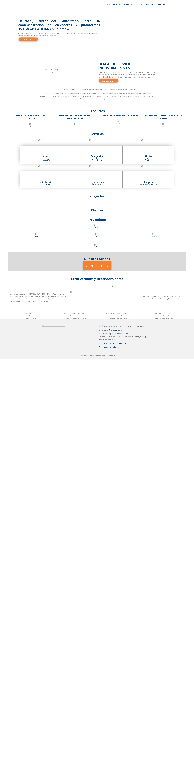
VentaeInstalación (45, 158)
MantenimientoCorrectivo (97, 183)
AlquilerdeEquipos (148, 158)
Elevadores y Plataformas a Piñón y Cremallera (30, 116)
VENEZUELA (97, 265)
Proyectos (149, 4)
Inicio (107, 4)
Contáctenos (161, 4)
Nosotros (116, 4)
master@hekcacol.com (112, 330)
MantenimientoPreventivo (45, 183)
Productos (127, 4)
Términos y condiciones (109, 347)
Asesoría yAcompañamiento (148, 183)
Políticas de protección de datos (112, 343)
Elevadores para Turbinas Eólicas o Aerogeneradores (74, 116)
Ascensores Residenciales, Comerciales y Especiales (163, 116)
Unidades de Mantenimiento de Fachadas (119, 115)
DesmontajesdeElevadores (97, 158)
